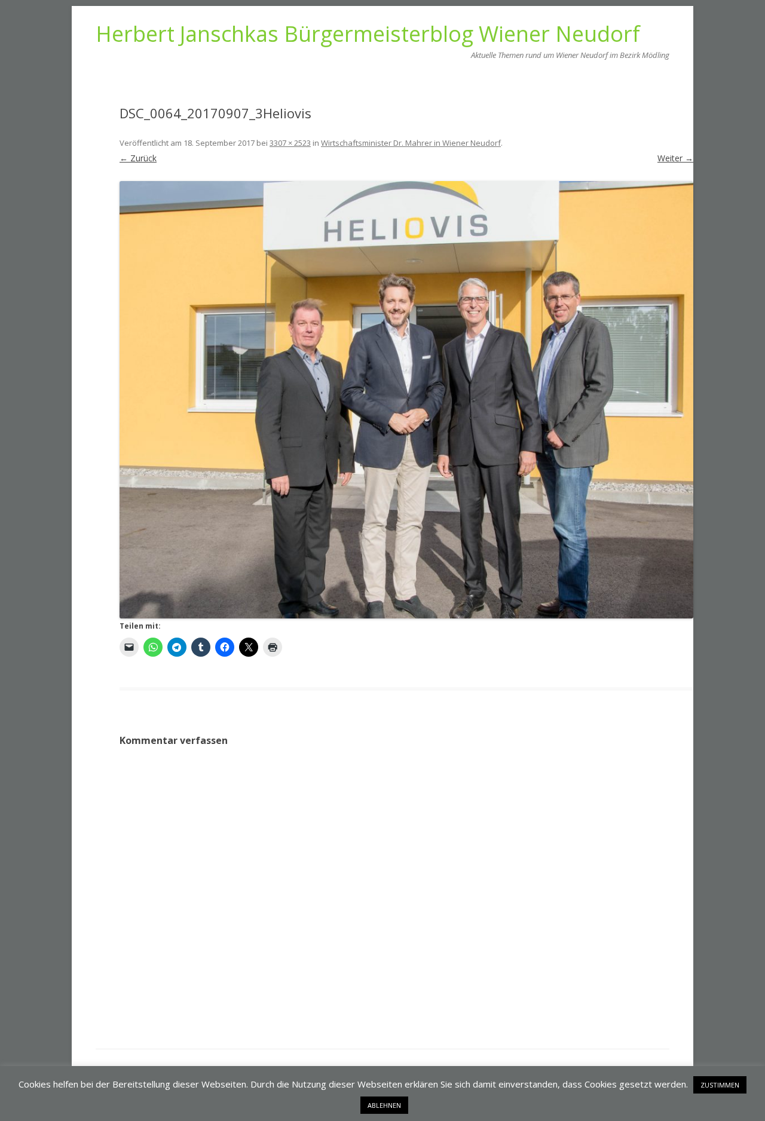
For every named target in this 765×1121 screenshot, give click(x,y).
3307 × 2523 (290, 142)
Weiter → (675, 158)
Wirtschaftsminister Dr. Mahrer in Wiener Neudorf (411, 142)
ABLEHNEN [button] (384, 1105)
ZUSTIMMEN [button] (719, 1084)
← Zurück (138, 158)
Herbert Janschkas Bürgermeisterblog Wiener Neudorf (368, 34)
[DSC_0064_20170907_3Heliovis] (406, 399)
